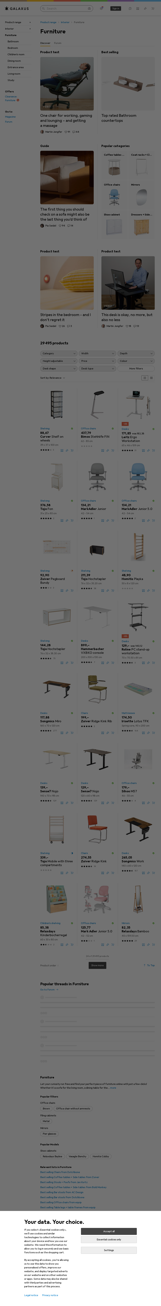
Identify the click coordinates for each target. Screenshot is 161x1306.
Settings (109, 1250)
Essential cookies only (109, 1239)
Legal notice (31, 1295)
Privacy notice (50, 1295)
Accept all (109, 1231)
